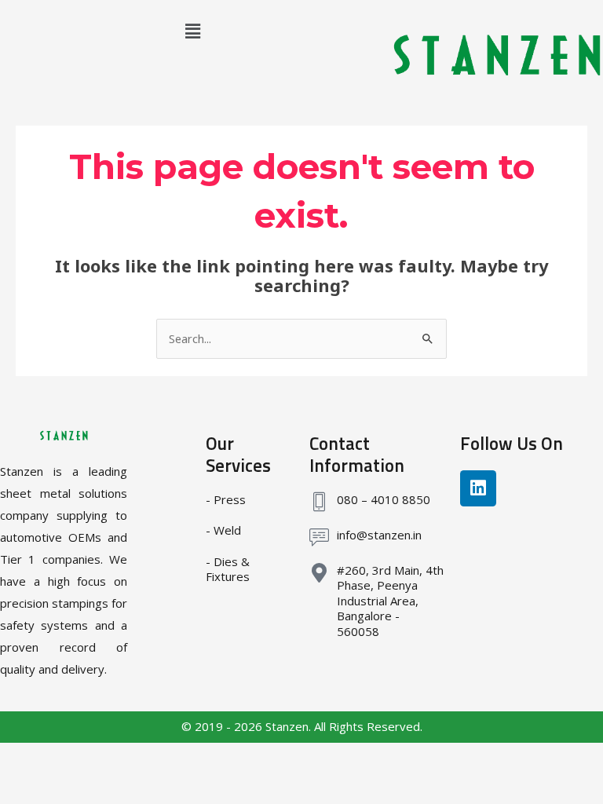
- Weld (223, 530)
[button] (193, 31)
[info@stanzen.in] (319, 537)
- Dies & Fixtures (228, 569)
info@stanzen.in (379, 535)
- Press (226, 499)
